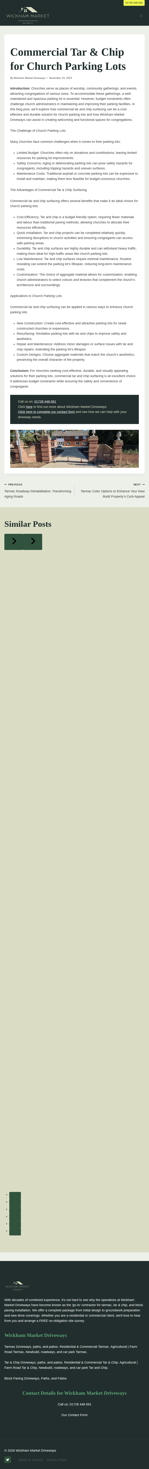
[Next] (32, 542)
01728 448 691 (134, 2)
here (29, 407)
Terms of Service (30, 1460)
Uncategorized (21, 42)
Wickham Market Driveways (29, 77)
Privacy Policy (57, 1460)
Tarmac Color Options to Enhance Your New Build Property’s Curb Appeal (113, 490)
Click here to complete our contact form (46, 412)
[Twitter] (7, 1459)
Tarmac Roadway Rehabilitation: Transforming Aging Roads (37, 490)
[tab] (15, 1195)
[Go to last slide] (13, 542)
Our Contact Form (74, 1415)
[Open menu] (141, 15)
